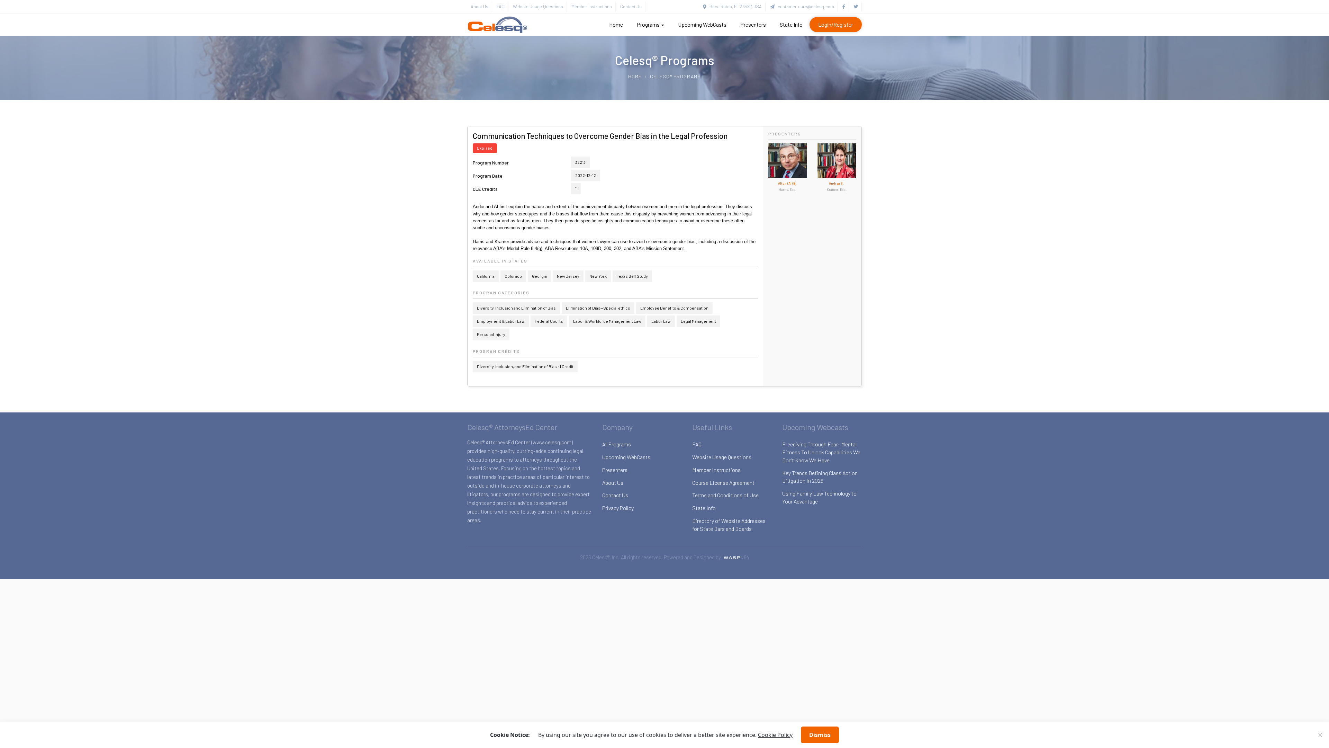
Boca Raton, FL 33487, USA (734, 6)
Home (616, 24)
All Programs (616, 444)
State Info (791, 24)
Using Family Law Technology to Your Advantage (819, 497)
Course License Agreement (723, 482)
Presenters (753, 24)
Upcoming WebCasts (702, 24)
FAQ (501, 6)
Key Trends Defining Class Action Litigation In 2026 (820, 477)
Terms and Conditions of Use (725, 495)
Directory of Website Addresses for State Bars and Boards (729, 524)
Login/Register (835, 24)
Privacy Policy (618, 508)
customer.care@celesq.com (804, 6)
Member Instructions (591, 6)
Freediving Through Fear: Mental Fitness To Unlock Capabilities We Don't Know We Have (821, 452)
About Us (479, 6)
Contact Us (631, 6)
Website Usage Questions (538, 6)
